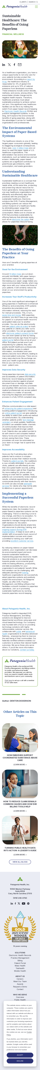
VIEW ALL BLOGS (20, 862)
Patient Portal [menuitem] (20, 963)
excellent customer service (22, 541)
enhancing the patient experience (19, 408)
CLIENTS (23, 2)
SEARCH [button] (32, 2)
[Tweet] (9, 64)
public (18, 631)
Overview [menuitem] (20, 997)
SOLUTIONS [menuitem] (20, 953)
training (25, 573)
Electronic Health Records (15, 111)
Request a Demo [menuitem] (20, 987)
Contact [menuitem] (20, 989)
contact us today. (27, 650)
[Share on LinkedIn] (3, 64)
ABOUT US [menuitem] (20, 976)
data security (30, 374)
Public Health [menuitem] (20, 1000)
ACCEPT (20, 1055)
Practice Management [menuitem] (20, 958)
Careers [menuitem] (20, 979)
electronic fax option (20, 219)
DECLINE (20, 1061)
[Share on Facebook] (14, 64)
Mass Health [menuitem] (20, 966)
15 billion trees (15, 274)
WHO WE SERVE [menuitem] (20, 995)
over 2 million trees (20, 148)
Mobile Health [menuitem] (20, 971)
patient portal (7, 340)
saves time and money (11, 315)
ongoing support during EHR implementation (14, 530)
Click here (8, 680)
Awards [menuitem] (20, 984)
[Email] (19, 64)
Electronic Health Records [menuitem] (20, 955)
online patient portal (13, 413)
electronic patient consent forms (20, 333)
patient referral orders (18, 326)
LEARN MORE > (20, 764)
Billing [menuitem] (20, 960)
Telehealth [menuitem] (20, 968)
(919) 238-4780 (20, 898)
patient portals (17, 461)
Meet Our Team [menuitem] (20, 981)
